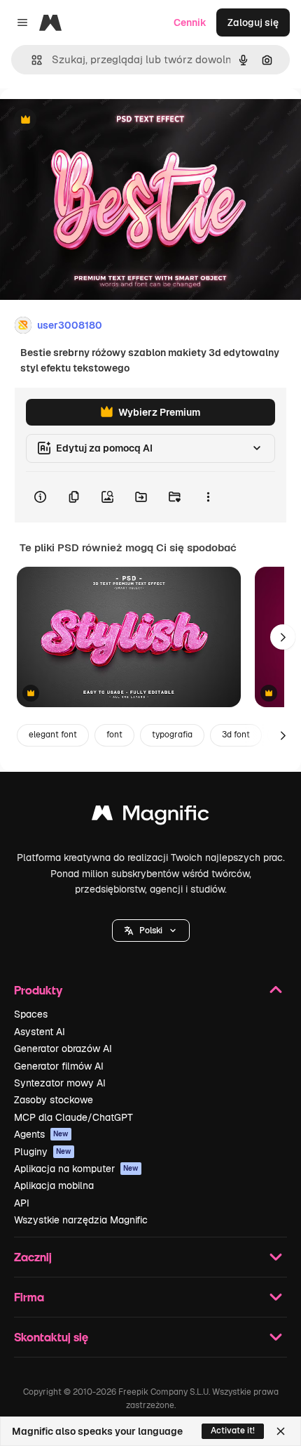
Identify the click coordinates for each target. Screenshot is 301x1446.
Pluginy (42, 1151)
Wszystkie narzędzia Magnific (81, 1220)
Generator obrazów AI (63, 1048)
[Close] (280, 1431)
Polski (150, 930)
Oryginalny (96, 120)
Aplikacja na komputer (76, 1168)
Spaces (31, 1014)
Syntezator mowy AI (60, 1083)
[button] (151, 930)
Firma (29, 1296)
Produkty (38, 989)
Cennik (190, 22)
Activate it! (233, 1430)
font (114, 734)
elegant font (53, 734)
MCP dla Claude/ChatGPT (73, 1117)
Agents (41, 1134)
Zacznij (33, 1256)
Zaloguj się (253, 22)
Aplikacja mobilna (54, 1185)
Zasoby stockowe (53, 1099)
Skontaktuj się (51, 1336)
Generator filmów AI (59, 1066)
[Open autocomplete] (31, 60)
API (21, 1203)
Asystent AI (39, 1031)
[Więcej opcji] (208, 497)
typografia (172, 734)
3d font (236, 734)
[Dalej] (282, 637)
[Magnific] (150, 816)
